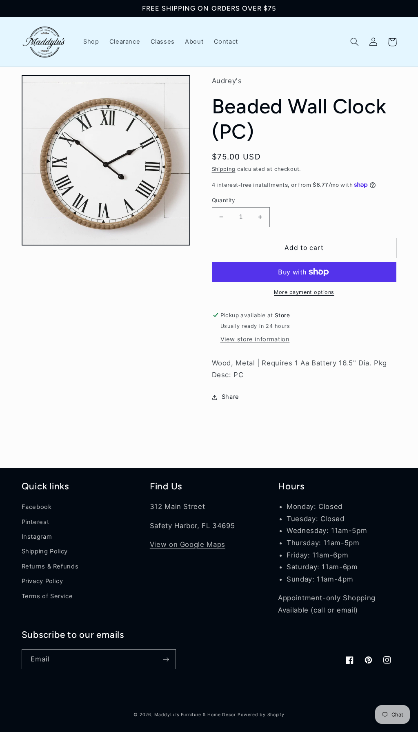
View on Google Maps (187, 544)
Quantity (224, 200)
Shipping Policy (45, 551)
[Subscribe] (165, 659)
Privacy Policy (42, 581)
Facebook (37, 507)
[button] (354, 42)
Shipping (224, 169)
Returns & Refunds (50, 566)
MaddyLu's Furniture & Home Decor (195, 714)
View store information (255, 339)
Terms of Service (47, 596)
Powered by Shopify (261, 714)
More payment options (304, 292)
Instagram (37, 536)
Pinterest (35, 522)
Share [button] (230, 396)
